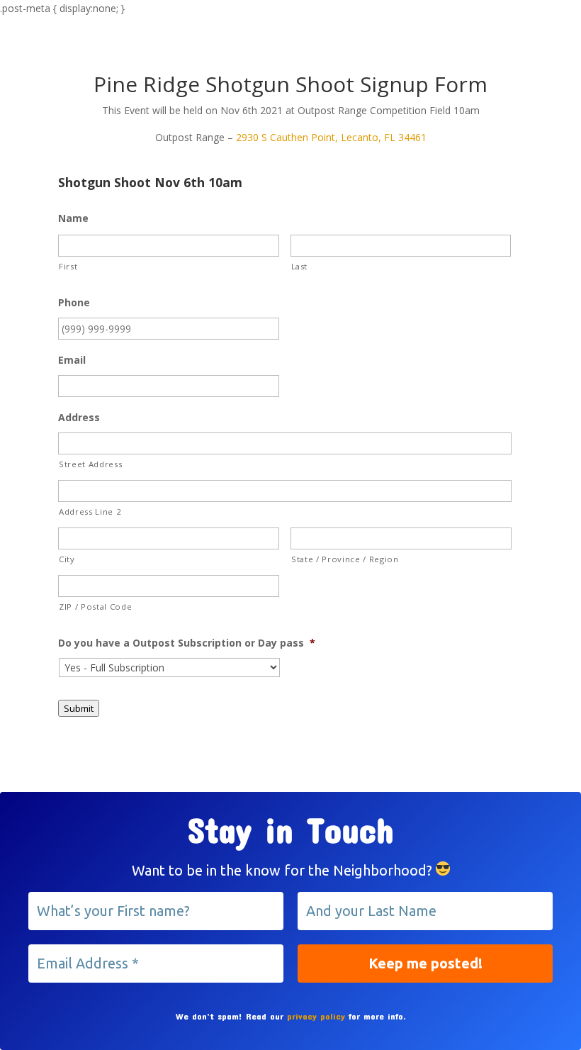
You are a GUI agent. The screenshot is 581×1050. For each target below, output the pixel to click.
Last (299, 266)
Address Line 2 (90, 511)
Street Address (90, 464)
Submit (79, 708)
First (68, 266)
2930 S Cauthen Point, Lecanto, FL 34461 (331, 137)
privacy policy (316, 1016)
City (67, 559)
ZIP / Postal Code (95, 606)
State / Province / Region (345, 559)
